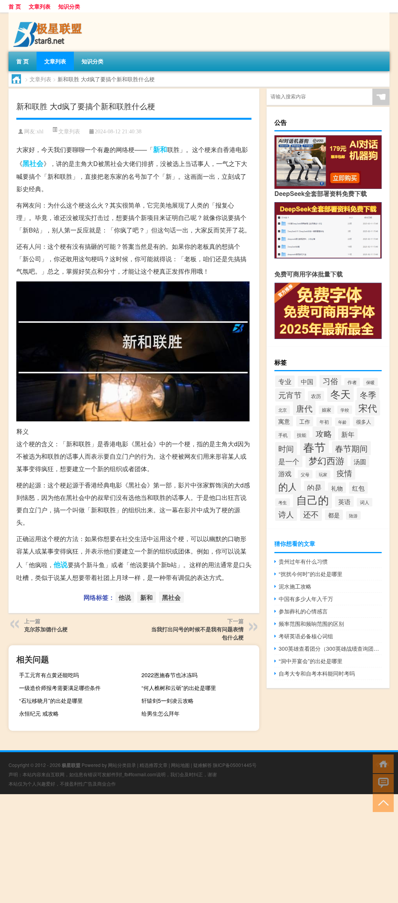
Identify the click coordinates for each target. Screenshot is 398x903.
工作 (304, 421)
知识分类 (69, 6)
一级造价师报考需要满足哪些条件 (60, 688)
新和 (160, 149)
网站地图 (180, 765)
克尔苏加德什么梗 (46, 629)
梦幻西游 (326, 460)
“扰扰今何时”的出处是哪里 (310, 574)
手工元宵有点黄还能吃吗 (49, 675)
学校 (344, 410)
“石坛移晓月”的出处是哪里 (51, 700)
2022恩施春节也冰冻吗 (169, 675)
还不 (311, 514)
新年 (347, 434)
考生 (282, 502)
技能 (301, 434)
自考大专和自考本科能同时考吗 (317, 673)
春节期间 (351, 448)
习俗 (330, 380)
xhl (40, 131)
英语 (344, 501)
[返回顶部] (381, 802)
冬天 (340, 393)
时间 (286, 448)
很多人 (363, 421)
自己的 (312, 499)
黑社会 (33, 163)
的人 (288, 486)
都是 (334, 515)
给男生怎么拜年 (160, 713)
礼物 (337, 488)
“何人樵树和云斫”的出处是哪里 (178, 688)
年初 (324, 421)
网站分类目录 (122, 765)
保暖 (370, 382)
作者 (352, 382)
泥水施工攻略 (295, 586)
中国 (307, 381)
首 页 (15, 6)
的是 (314, 487)
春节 (314, 446)
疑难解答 (202, 765)
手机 (283, 435)
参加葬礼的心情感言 (303, 611)
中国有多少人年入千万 (306, 599)
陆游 (353, 515)
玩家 (323, 474)
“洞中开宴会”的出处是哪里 (310, 661)
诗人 (286, 514)
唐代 (304, 408)
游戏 (285, 473)
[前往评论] (381, 782)
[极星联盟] (49, 15)
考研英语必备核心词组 (306, 636)
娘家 (326, 410)
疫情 (344, 473)
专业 (285, 381)
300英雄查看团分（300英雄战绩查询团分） (330, 648)
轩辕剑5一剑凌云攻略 (167, 700)
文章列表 (40, 6)
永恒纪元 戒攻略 (39, 713)
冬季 (368, 394)
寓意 (284, 421)
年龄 (342, 422)
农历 (316, 396)
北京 (282, 410)
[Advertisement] (199, 848)
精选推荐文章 (154, 765)
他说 (61, 564)
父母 (305, 474)
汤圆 (360, 461)
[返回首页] (381, 763)
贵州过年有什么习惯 (303, 561)
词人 (364, 502)
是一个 (288, 461)
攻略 (324, 433)
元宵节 (290, 394)
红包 (358, 488)
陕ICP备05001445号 (235, 765)
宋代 (367, 407)
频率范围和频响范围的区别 (311, 623)
